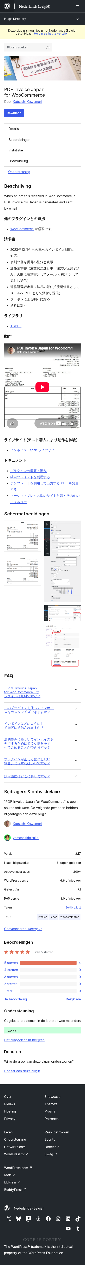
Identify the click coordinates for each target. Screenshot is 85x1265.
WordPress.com (18, 1168)
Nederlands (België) (29, 1208)
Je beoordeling (15, 999)
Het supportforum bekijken (24, 1040)
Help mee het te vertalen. (51, 33)
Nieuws (9, 1104)
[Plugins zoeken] (48, 47)
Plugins (50, 1111)
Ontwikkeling (18, 161)
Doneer (52, 1147)
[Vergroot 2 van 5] (35, 560)
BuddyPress (15, 1190)
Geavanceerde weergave (23, 929)
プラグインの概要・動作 (28, 471)
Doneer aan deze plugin (22, 1071)
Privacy (9, 1119)
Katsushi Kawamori (27, 102)
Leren (8, 1132)
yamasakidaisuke (26, 838)
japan (54, 916)
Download (14, 113)
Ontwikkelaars (15, 1147)
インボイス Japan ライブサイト (34, 450)
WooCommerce (22, 229)
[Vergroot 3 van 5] (75, 526)
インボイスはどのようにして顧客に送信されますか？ (24, 726)
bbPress (12, 1182)
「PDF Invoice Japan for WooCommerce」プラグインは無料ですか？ (22, 692)
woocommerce (69, 916)
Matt (10, 1175)
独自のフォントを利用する (30, 477)
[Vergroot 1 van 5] (35, 526)
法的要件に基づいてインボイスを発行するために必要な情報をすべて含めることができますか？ (29, 743)
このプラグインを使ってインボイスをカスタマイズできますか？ (29, 710)
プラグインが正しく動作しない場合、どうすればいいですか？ (27, 761)
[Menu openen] (78, 6)
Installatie (15, 150)
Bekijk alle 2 (73, 907)
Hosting (10, 1111)
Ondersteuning (19, 172)
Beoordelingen (19, 140)
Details (13, 129)
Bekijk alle (73, 999)
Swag (51, 1154)
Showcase (52, 1097)
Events (50, 1139)
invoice (42, 916)
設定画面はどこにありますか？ (27, 776)
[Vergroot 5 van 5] (75, 630)
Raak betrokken (57, 1132)
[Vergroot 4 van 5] (75, 611)
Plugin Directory (15, 18)
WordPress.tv (16, 1154)
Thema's (51, 1104)
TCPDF (15, 326)
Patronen (52, 1119)
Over (7, 1097)
